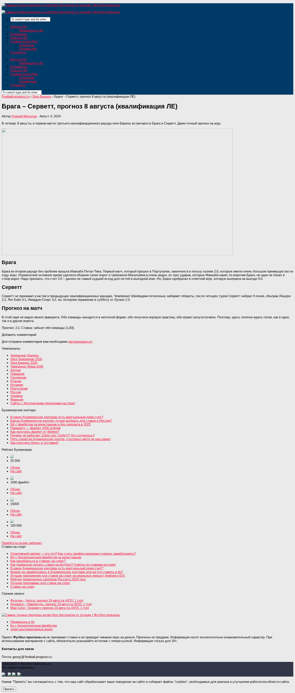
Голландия (18, 377)
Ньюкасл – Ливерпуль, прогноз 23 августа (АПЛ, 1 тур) (51, 604)
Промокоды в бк (31, 30)
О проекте (17, 52)
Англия (15, 370)
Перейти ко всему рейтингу (22, 543)
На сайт (16, 471)
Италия (15, 381)
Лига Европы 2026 (23, 363)
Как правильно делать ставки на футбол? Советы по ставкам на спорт (63, 564)
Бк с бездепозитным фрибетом (33, 625)
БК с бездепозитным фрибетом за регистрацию (45, 557)
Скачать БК (19, 38)
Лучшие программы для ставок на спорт (40, 583)
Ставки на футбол (24, 41)
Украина (16, 396)
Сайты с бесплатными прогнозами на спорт (42, 403)
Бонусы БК (18, 27)
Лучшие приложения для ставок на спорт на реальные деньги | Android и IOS (67, 575)
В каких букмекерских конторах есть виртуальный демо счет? (56, 417)
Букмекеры (18, 34)
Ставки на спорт (22, 586)
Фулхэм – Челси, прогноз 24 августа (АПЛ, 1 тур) (46, 600)
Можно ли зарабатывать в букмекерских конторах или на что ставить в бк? (66, 572)
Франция (16, 399)
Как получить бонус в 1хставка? (34, 442)
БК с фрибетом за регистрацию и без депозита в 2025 (50, 424)
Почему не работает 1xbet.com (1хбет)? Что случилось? (52, 435)
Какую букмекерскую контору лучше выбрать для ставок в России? (61, 420)
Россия (15, 392)
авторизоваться (80, 341)
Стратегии (26, 45)
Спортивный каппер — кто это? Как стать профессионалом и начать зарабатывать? (73, 553)
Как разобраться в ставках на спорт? (38, 561)
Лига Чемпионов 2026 (26, 359)
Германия (17, 374)
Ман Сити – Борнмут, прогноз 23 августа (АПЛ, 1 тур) (49, 608)
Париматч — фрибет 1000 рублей (35, 428)
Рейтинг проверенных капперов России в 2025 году (48, 579)
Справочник (28, 49)
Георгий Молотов (24, 116)
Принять (8, 689)
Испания (16, 385)
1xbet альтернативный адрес (31, 629)
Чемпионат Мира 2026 (26, 366)
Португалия (19, 388)
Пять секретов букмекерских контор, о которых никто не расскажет (60, 439)
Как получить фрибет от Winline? (34, 431)
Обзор (15, 467)
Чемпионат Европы (24, 355)
